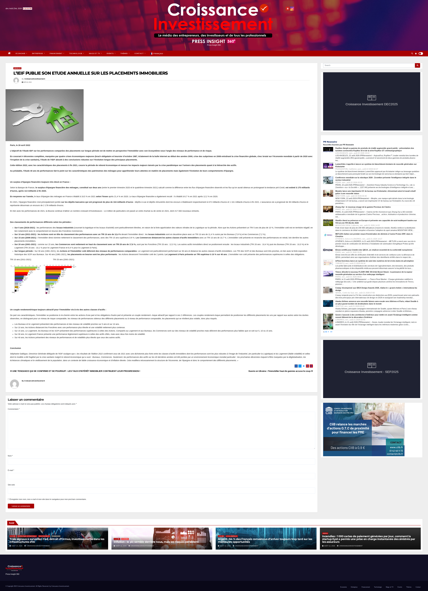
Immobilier (17, 68)
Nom (10, 456)
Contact (139, 53)
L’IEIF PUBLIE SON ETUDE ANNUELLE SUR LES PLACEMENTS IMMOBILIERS (90, 73)
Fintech (325, 533)
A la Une (12, 536)
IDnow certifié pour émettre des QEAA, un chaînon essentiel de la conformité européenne (374, 250)
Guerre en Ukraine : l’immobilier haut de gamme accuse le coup (279, 371)
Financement (56, 53)
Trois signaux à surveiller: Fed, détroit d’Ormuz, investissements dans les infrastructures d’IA (56, 540)
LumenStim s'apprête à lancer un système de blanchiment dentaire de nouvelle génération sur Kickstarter (376, 165)
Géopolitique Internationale (27, 536)
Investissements (44, 536)
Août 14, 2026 (17, 546)
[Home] (9, 53)
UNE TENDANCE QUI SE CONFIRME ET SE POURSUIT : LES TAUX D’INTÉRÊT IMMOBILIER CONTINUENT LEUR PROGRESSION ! (76, 371)
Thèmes (124, 53)
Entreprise (37, 53)
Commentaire (14, 409)
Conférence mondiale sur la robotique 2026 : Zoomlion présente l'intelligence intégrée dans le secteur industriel (375, 179)
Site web (11, 485)
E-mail (11, 470)
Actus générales (231, 536)
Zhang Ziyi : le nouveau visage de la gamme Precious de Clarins (363, 207)
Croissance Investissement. (60, 586)
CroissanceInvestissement (34, 79)
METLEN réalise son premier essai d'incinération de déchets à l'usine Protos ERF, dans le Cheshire (374, 235)
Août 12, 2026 (121, 546)
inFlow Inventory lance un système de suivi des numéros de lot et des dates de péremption (374, 261)
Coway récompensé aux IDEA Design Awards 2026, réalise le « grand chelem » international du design (376, 289)
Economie (21, 53)
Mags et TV (95, 53)
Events (110, 53)
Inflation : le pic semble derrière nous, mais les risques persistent (156, 541)
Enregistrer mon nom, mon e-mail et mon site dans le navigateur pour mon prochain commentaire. (48, 499)
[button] (412, 53)
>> (331, 332)
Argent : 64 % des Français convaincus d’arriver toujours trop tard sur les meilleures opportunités (265, 540)
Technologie (76, 53)
